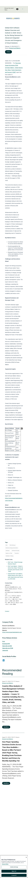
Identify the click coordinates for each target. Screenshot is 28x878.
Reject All (14, 871)
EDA (6, 545)
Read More (6, 727)
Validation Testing (9, 555)
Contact (7, 611)
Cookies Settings (14, 867)
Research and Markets (14, 48)
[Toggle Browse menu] (22, 9)
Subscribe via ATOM (7, 648)
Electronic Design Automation (12, 547)
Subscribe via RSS (7, 646)
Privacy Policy (5, 864)
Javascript (5, 650)
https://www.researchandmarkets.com (12, 632)
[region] (14, 866)
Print (3, 641)
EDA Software (12, 545)
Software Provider (15, 550)
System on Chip (9, 553)
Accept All (14, 875)
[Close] (26, 857)
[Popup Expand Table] (22, 428)
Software (7, 550)
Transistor (17, 553)
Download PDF (6, 643)
